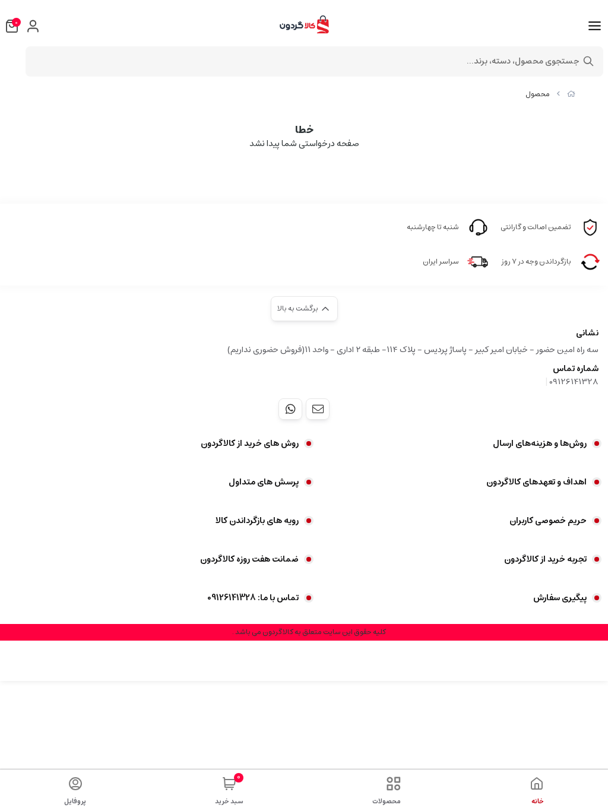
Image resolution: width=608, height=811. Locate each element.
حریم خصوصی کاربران (548, 521)
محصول (537, 94)
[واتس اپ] (290, 409)
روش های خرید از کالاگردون (250, 443)
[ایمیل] (318, 409)
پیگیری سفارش (560, 598)
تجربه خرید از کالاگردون (545, 559)
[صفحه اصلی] (571, 94)
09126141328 (573, 382)
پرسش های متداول (264, 482)
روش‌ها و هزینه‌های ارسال (540, 443)
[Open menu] (594, 26)
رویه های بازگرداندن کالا (257, 521)
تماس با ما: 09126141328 (253, 598)
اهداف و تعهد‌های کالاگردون (536, 482)
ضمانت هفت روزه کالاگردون (249, 559)
